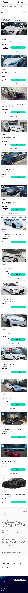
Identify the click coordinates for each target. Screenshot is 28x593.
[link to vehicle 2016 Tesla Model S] (14, 158)
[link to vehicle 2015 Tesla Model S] (14, 191)
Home (3, 15)
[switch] (25, 12)
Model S (19, 15)
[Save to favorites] (3, 24)
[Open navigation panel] (25, 2)
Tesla (14, 15)
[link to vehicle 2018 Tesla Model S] (14, 126)
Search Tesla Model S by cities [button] (12, 568)
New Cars (9, 15)
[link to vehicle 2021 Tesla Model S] (14, 93)
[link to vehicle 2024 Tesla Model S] (14, 450)
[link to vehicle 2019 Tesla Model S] (14, 320)
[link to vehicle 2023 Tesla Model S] (14, 61)
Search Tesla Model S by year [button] (12, 563)
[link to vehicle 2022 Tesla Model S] (14, 28)
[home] (9, 2)
